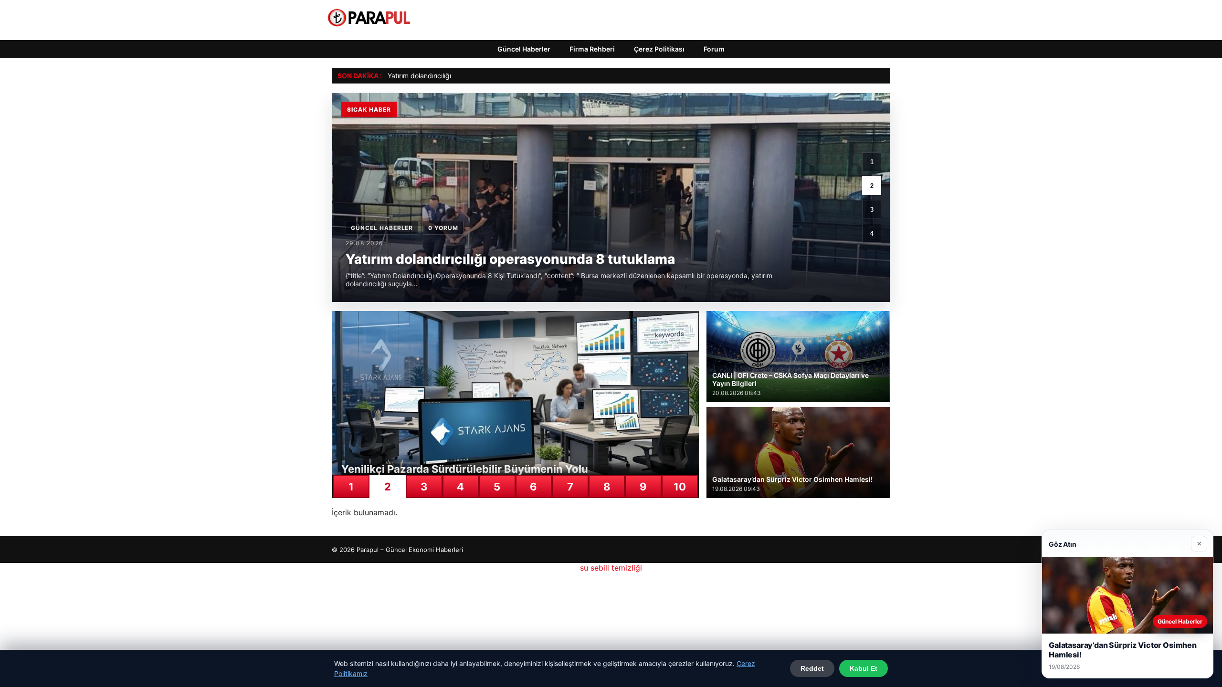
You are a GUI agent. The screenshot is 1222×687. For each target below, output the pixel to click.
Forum (714, 49)
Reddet (812, 668)
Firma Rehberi (592, 49)
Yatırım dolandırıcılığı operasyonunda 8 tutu (455, 76)
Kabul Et (863, 668)
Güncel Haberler (523, 49)
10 (680, 486)
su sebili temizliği (611, 567)
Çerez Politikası (659, 49)
